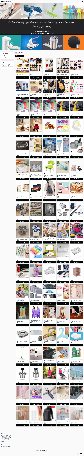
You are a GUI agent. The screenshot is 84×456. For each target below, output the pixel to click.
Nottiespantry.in (7, 1)
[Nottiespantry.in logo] (2, 1)
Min (2, 64)
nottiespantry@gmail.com (5, 446)
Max (9, 64)
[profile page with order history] (80, 1)
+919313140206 (4, 443)
